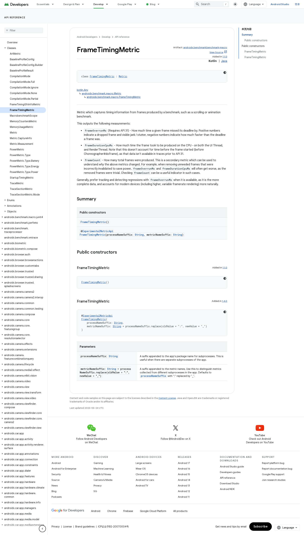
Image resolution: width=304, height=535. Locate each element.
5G (95, 491)
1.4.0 (224, 301)
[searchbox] (23, 30)
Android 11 (184, 496)
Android (56, 463)
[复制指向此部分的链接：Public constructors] (120, 252)
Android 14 (184, 479)
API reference (15, 17)
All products (180, 511)
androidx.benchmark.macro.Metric (101, 93)
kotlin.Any (82, 90)
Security (56, 474)
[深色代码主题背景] (225, 72)
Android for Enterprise (64, 468)
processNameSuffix (153, 376)
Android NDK (227, 489)
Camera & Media (103, 479)
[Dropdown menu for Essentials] (54, 4)
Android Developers (87, 36)
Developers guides (230, 472)
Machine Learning (104, 468)
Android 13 (184, 485)
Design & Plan (71, 4)
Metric (123, 76)
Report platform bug (273, 463)
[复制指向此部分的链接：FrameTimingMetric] (112, 268)
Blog (152, 4)
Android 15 (184, 474)
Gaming (98, 463)
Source (55, 479)
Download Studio (229, 483)
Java (224, 61)
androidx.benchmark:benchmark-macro (205, 47)
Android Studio (280, 4)
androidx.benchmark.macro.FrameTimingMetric (114, 97)
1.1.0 (225, 56)
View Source (216, 52)
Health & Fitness (102, 474)
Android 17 (184, 463)
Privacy (98, 485)
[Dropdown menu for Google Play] (137, 4)
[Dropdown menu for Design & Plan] (84, 4)
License (67, 526)
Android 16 (184, 468)
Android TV (142, 485)
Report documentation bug (277, 468)
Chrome (111, 511)
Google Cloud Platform (153, 511)
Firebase (128, 511)
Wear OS (141, 468)
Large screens (143, 463)
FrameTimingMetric (102, 76)
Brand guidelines (84, 526)
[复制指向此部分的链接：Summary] (99, 199)
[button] (23, 48)
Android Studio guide (232, 466)
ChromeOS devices (146, 474)
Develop (98, 4)
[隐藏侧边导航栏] (42, 528)
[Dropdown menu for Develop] (108, 4)
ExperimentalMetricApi (97, 231)
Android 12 (184, 491)
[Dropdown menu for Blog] (160, 4)
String (139, 234)
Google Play (125, 4)
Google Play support (273, 474)
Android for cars (145, 479)
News (55, 485)
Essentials (43, 4)
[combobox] (211, 4)
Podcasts (57, 496)
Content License (167, 398)
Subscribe (261, 526)
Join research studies (273, 479)
